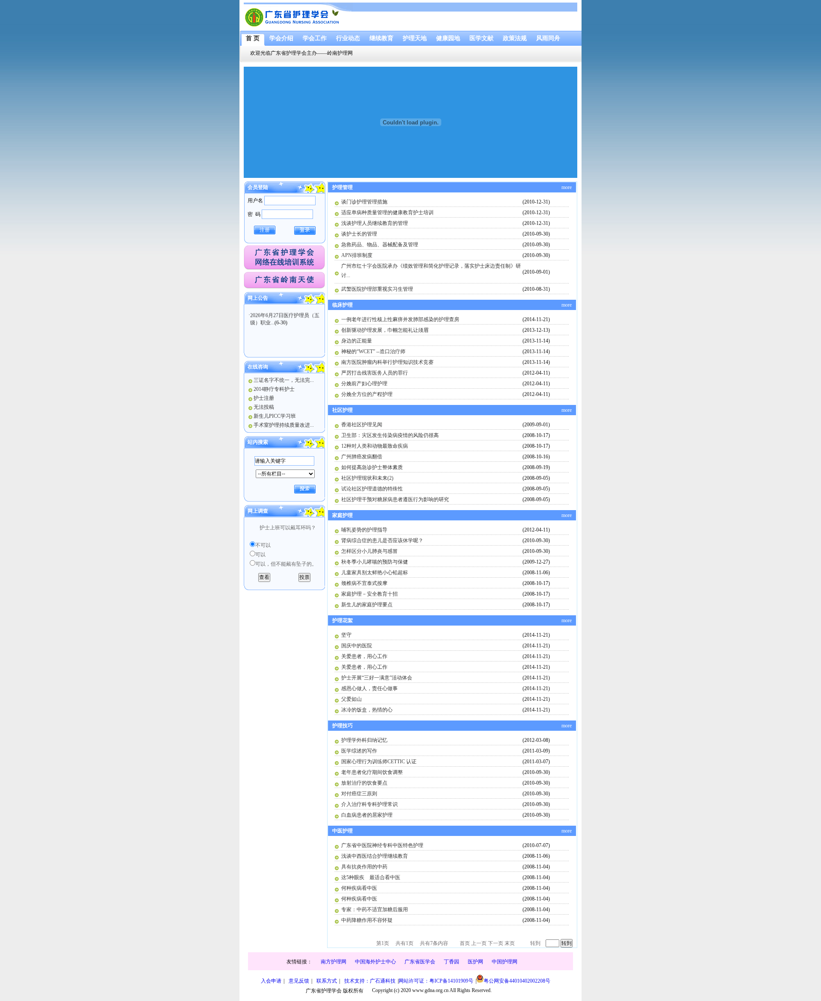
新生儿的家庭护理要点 (367, 605)
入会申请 (271, 981)
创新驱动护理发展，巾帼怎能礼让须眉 (384, 330)
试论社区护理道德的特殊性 (372, 489)
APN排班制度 (356, 255)
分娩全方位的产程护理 (367, 394)
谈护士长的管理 (359, 234)
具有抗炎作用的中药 (364, 867)
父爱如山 (351, 699)
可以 (260, 555)
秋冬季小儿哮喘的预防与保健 (374, 562)
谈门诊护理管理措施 (364, 202)
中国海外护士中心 (375, 962)
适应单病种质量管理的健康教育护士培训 (387, 213)
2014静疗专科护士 (274, 389)
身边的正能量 (356, 341)
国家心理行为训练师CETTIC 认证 (378, 762)
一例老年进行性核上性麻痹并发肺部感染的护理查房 (400, 319)
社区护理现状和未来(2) (367, 478)
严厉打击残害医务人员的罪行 (374, 373)
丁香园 (451, 962)
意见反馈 (299, 981)
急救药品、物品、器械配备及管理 (379, 245)
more (566, 187)
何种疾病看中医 (359, 888)
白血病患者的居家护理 (367, 815)
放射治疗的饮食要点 (364, 783)
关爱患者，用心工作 (364, 656)
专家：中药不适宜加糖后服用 (374, 909)
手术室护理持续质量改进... (284, 425)
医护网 (475, 962)
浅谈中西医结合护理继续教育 (374, 856)
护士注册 (264, 398)
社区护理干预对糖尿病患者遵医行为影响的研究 (395, 499)
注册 (265, 230)
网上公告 (258, 298)
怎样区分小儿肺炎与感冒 (369, 551)
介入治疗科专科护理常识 (369, 804)
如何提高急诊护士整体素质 (372, 467)
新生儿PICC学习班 (275, 416)
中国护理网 (504, 962)
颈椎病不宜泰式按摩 (364, 583)
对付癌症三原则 (359, 794)
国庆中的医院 (356, 646)
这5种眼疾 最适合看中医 (370, 877)
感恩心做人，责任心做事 (369, 688)
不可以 (263, 545)
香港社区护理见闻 (361, 425)
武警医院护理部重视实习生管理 (377, 289)
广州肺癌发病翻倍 (361, 457)
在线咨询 (258, 367)
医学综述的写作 (359, 751)
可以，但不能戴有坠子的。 (286, 564)
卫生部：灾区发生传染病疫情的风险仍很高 (390, 435)
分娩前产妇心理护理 (364, 384)
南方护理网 (333, 962)
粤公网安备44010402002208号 (517, 981)
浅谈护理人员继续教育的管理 (374, 223)
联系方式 (326, 981)
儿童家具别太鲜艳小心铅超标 (374, 573)
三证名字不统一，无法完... (284, 380)
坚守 (346, 635)
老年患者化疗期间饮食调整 (372, 772)
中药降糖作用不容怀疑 (367, 920)
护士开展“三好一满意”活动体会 (376, 678)
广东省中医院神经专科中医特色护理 (382, 845)
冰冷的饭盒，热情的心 (367, 710)
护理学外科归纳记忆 (364, 740)
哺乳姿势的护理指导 (364, 530)
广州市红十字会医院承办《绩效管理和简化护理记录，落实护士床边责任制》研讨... (431, 270)
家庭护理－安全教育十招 (369, 594)
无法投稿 (264, 407)
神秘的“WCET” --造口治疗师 (373, 351)
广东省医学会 (420, 962)
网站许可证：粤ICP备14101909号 (436, 981)
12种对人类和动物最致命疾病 (374, 446)
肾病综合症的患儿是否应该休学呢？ (382, 540)
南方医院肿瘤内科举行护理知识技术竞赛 (387, 362)
